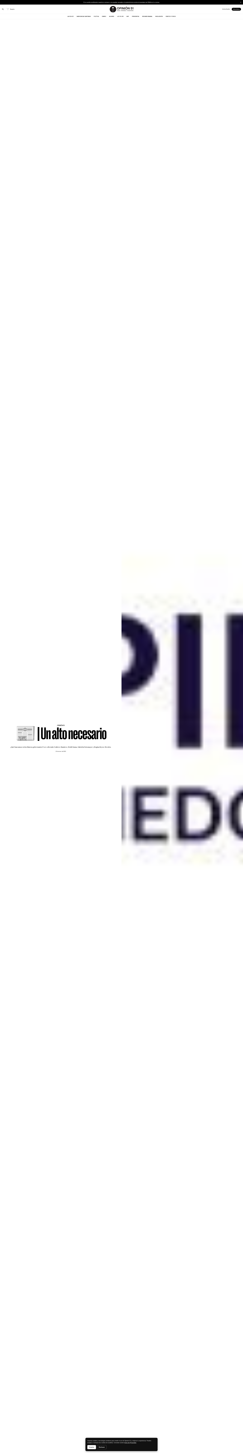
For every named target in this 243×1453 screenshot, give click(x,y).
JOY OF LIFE (120, 16)
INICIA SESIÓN (159, 16)
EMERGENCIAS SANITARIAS (84, 16)
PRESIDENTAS (135, 16)
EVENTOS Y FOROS (171, 16)
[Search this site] (2, 9)
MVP (128, 16)
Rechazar (102, 1447)
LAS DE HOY (70, 16)
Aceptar (91, 1447)
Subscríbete (236, 9)
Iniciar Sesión (226, 9)
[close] (240, 2)
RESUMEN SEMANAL (147, 16)
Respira (12, 9)
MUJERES (111, 16)
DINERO (104, 16)
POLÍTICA (96, 16)
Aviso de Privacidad (130, 1442)
